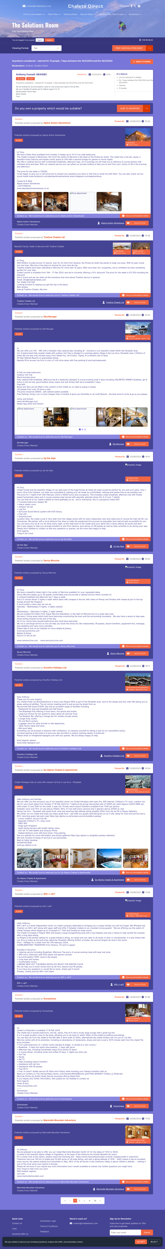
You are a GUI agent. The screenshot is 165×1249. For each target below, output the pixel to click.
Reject (154, 1242)
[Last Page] (89, 1200)
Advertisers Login (48, 1221)
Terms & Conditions (49, 1226)
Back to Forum (143, 62)
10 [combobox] (95, 1200)
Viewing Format (20, 48)
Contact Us (17, 1223)
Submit (147, 1232)
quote (21, 79)
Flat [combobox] (35, 48)
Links (14, 1228)
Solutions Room (70, 14)
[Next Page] (84, 1200)
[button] (57, 48)
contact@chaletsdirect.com (85, 1223)
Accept (141, 1242)
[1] (80, 429)
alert (31, 79)
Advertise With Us (20, 1234)
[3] (85, 429)
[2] (82, 429)
